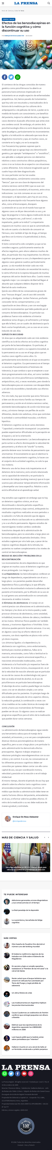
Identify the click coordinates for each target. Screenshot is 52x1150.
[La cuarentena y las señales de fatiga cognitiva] (7, 921)
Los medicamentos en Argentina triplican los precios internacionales (29, 1004)
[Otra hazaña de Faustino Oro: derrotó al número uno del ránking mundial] (7, 945)
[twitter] (11, 77)
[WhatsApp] (17, 77)
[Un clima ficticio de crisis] (7, 994)
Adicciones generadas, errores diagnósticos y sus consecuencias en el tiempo (30, 901)
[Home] (26, 1068)
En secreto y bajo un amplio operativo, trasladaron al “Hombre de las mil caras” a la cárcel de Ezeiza (30, 968)
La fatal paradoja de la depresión (25, 910)
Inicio (4, 11)
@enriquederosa (19, 821)
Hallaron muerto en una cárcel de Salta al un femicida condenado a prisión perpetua (30, 1048)
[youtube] (24, 1073)
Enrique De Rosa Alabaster (14, 36)
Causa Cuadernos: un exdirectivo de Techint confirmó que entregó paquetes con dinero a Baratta (30, 1015)
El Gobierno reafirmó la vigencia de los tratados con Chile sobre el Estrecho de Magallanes (28, 956)
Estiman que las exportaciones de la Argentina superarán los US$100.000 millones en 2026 (27, 1027)
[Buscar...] (48, 3)
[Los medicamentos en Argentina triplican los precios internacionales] (7, 1004)
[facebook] (4, 77)
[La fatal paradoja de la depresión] (7, 912)
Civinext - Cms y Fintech (26, 1145)
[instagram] (30, 1073)
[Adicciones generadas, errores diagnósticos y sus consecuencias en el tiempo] (7, 902)
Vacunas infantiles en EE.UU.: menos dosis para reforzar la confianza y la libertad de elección (26, 868)
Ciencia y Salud (13, 11)
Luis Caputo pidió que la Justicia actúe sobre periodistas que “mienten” (28, 1038)
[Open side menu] (3, 3)
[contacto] (4, 1073)
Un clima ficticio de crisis (22, 993)
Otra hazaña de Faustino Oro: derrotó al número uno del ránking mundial (28, 945)
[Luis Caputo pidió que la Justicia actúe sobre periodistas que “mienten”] (7, 1038)
